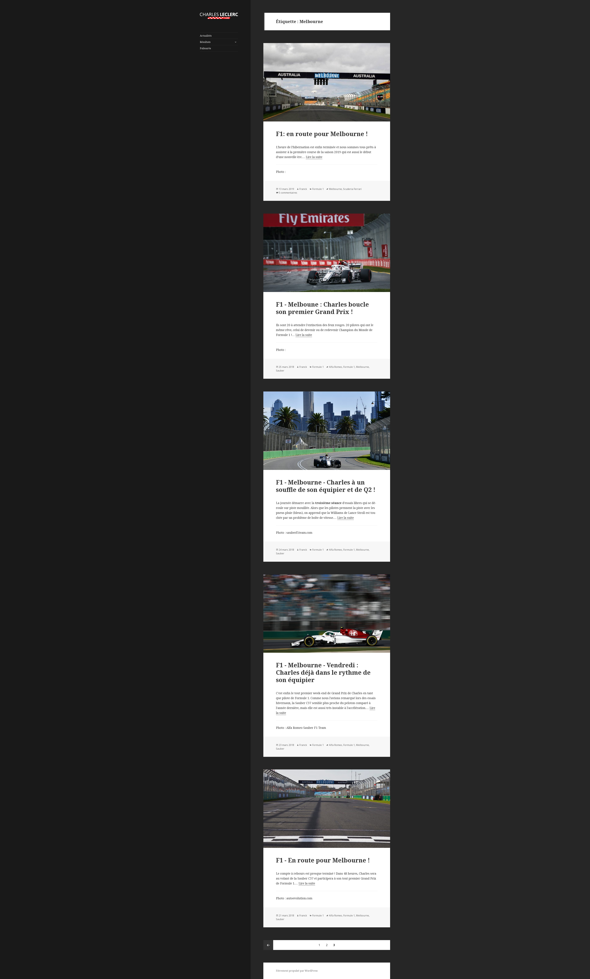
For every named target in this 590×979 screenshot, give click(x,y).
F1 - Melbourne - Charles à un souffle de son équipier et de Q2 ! (325, 486)
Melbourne (335, 189)
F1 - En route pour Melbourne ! (323, 860)
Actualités (206, 35)
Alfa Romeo (335, 367)
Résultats (205, 42)
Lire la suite (314, 157)
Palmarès (205, 48)
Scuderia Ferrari (352, 189)
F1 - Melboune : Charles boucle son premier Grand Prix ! (322, 308)
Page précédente (268, 945)
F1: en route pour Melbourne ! (322, 134)
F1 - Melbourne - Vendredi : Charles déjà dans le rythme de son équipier (323, 672)
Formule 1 (318, 189)
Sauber (280, 370)
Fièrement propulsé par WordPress (297, 970)
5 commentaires (288, 192)
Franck (303, 189)
